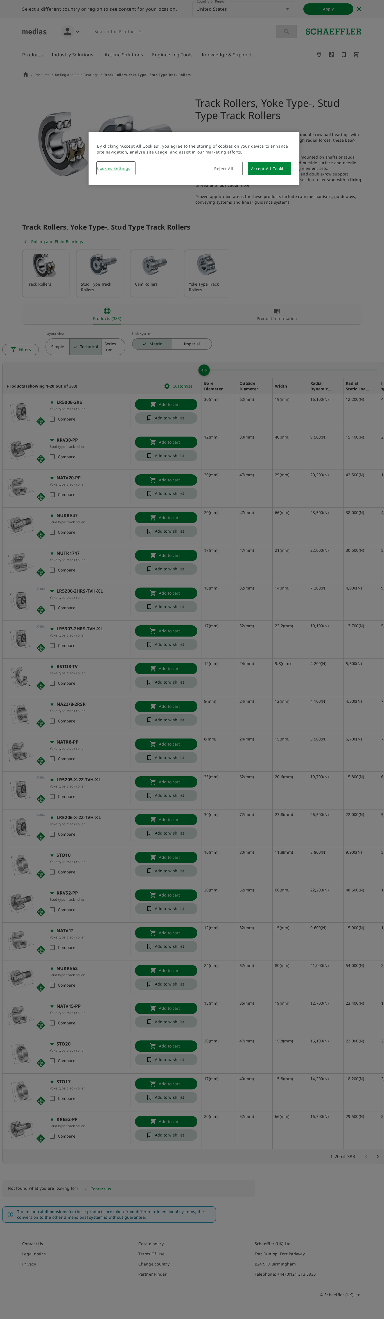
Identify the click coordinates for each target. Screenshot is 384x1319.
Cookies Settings (113, 168)
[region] (194, 158)
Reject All (223, 168)
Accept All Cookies (269, 168)
